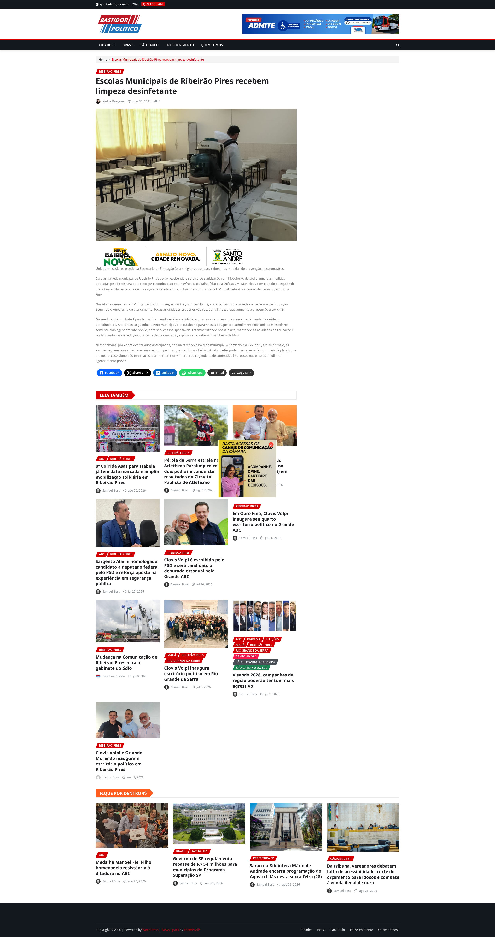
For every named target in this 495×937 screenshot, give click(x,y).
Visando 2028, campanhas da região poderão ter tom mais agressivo (263, 680)
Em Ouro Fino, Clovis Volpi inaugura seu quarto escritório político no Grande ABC (263, 521)
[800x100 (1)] (196, 256)
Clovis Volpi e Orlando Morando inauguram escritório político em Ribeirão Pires (119, 761)
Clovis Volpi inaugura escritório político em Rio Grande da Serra (191, 673)
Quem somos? (212, 45)
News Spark (170, 930)
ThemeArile (192, 930)
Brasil (128, 45)
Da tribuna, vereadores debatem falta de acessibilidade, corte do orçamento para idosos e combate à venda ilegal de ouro (363, 874)
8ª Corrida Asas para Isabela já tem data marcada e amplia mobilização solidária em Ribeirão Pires (127, 474)
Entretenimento (180, 45)
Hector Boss (110, 777)
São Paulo (149, 45)
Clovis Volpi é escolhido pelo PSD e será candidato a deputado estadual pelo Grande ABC (194, 568)
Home (103, 59)
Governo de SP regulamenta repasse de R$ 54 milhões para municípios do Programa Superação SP (205, 867)
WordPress (150, 930)
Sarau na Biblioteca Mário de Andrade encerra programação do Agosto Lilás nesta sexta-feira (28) (286, 871)
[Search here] (397, 45)
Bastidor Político (113, 676)
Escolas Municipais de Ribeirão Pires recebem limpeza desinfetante (158, 59)
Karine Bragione (113, 101)
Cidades (106, 45)
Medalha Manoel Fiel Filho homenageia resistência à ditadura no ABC (123, 867)
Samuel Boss (111, 490)
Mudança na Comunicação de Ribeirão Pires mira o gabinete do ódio (126, 662)
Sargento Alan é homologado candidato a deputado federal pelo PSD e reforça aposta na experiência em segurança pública (127, 572)
